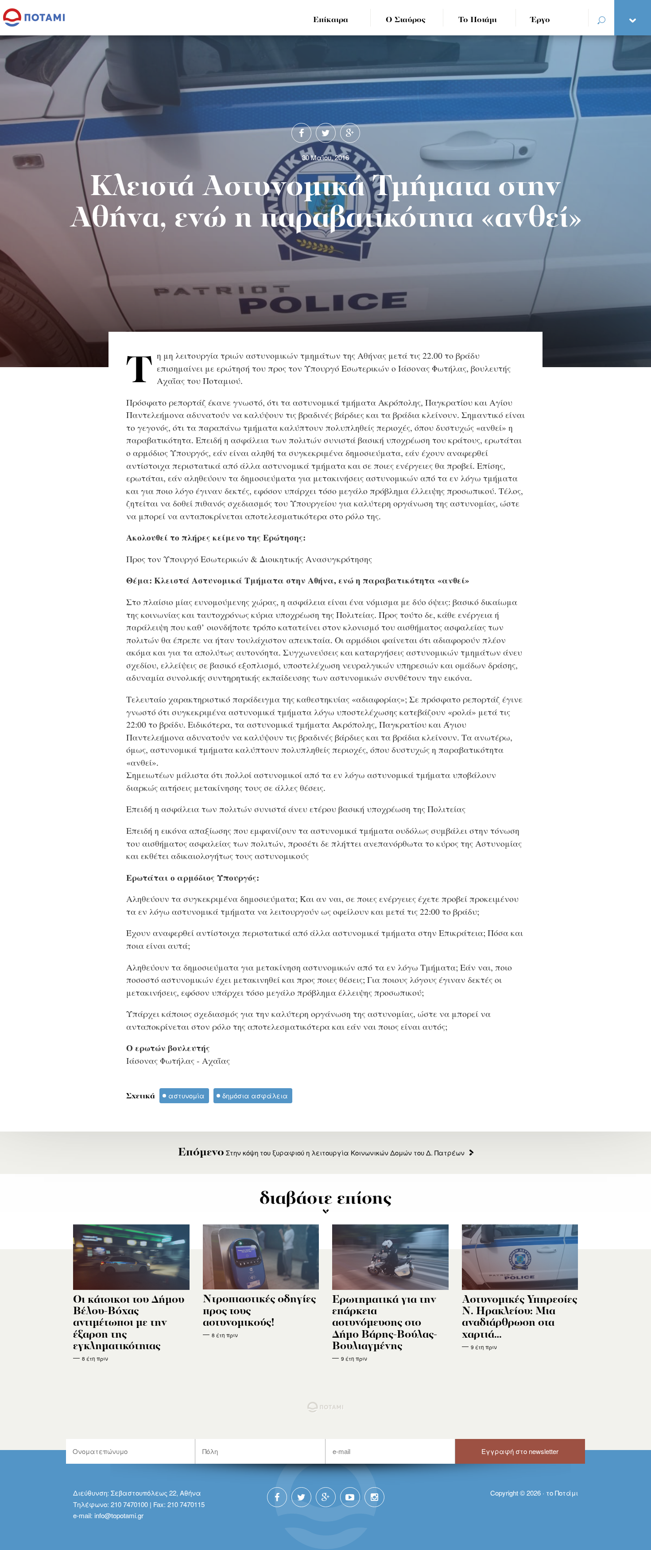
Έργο (540, 20)
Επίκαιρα (330, 20)
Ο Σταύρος (406, 20)
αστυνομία (186, 1095)
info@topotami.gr (118, 1515)
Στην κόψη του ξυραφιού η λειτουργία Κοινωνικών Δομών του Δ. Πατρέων (321, 1152)
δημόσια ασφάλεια (255, 1095)
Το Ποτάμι (477, 20)
